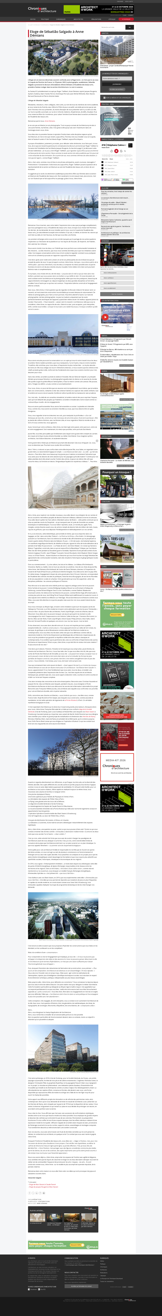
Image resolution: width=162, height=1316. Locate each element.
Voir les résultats (117, 294)
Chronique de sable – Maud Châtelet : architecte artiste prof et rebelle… (114, 203)
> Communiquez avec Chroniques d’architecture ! (79, 1265)
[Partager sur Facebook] (30, 1193)
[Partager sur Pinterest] (40, 1193)
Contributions (44, 1201)
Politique (102, 1264)
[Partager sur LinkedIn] (37, 1193)
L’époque (103, 1275)
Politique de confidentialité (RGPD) (73, 1301)
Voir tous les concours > (126, 530)
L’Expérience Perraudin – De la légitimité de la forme (117, 214)
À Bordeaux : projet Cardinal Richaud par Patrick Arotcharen (116, 66)
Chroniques (103, 1267)
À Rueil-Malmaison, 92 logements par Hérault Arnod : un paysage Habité (115, 340)
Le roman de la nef (35, 1223)
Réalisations (103, 1273)
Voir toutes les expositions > (125, 466)
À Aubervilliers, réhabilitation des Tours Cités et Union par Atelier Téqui (117, 355)
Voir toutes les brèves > (126, 365)
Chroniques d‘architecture (42, 9)
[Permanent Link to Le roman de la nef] (37, 1214)
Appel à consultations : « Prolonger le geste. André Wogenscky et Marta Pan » (115, 525)
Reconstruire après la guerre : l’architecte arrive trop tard (115, 227)
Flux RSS (43, 1289)
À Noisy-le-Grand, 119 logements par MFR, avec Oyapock (116, 345)
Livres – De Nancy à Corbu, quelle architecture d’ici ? (116, 590)
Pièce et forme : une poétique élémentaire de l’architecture (117, 461)
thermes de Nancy (89, 716)
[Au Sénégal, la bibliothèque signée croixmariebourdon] (117, 383)
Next (137, 440)
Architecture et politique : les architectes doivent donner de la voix (115, 234)
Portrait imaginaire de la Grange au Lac (114, 209)
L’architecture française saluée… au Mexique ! (54, 1224)
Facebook (34, 1289)
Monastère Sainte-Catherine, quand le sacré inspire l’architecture (116, 221)
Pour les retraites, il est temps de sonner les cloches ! (116, 192)
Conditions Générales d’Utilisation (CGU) (98, 1301)
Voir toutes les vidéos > (126, 399)
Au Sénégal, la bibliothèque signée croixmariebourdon (112, 395)
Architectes (103, 1270)
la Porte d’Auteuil (71, 700)
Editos (102, 1261)
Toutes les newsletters (107, 1281)
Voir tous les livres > (127, 595)
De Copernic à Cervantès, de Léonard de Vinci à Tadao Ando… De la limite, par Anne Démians (71, 1226)
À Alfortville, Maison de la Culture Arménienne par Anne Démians (88, 1224)
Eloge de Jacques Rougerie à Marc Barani (43, 1187)
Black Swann (90, 712)
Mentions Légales (117, 1301)
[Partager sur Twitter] (33, 1193)
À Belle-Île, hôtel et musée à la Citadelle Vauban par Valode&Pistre (116, 361)
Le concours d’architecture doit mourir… (115, 198)
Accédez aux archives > (117, 89)
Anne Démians (50, 121)
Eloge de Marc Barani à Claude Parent (42, 1184)
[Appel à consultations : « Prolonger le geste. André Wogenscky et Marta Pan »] (117, 513)
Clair (124, 15)
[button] (118, 273)
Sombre (130, 15)
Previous (97, 440)
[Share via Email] (44, 1193)
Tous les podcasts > (127, 183)
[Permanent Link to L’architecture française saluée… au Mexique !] (54, 1214)
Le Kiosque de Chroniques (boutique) (111, 1278)
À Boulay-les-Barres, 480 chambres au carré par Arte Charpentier (116, 350)
